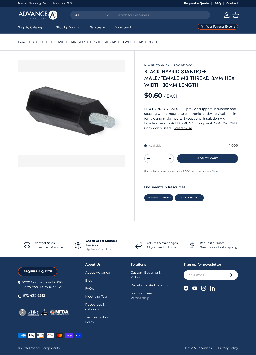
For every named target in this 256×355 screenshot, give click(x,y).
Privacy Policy (228, 348)
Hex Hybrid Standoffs (159, 198)
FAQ (217, 3)
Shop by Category (30, 27)
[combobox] (140, 15)
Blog (89, 280)
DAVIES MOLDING (157, 64)
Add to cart (207, 158)
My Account (123, 27)
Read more (183, 128)
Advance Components (44, 348)
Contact (232, 3)
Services (95, 27)
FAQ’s (89, 288)
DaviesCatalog (189, 198)
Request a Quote (196, 3)
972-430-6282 (34, 295)
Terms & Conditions (198, 348)
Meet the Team (97, 296)
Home (22, 42)
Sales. (216, 171)
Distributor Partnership (149, 285)
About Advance (97, 272)
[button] (235, 15)
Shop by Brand (66, 27)
